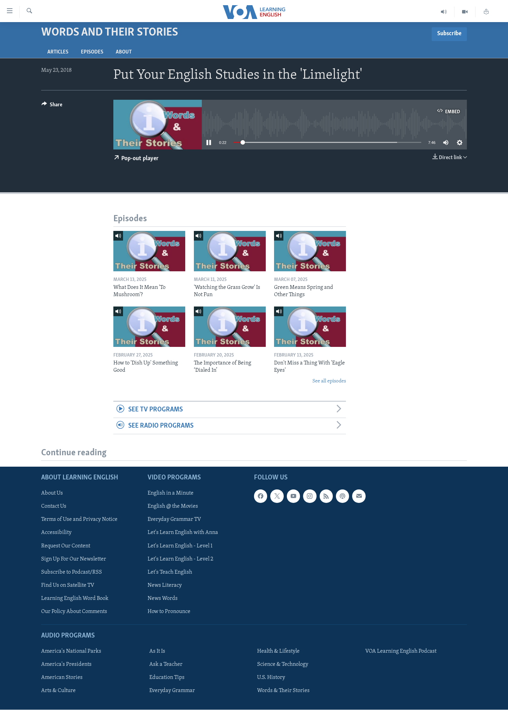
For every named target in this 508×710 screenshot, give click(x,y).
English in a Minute (171, 493)
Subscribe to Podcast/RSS (71, 572)
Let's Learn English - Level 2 (180, 559)
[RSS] (326, 496)
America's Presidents (66, 664)
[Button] (51, 106)
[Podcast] (342, 496)
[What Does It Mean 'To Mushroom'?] (149, 251)
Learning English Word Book (75, 598)
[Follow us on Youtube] (293, 496)
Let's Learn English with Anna (183, 533)
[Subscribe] (358, 496)
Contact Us (53, 506)
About (124, 52)
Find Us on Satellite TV (67, 585)
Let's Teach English (170, 572)
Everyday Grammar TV (174, 520)
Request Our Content (65, 546)
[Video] (465, 12)
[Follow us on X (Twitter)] (276, 496)
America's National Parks (71, 651)
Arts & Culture (58, 691)
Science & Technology (282, 664)
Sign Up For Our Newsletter (73, 559)
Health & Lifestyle (278, 651)
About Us (52, 493)
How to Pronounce (169, 611)
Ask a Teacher (165, 664)
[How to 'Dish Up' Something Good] (149, 327)
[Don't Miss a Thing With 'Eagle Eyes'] (310, 327)
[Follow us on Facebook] (260, 496)
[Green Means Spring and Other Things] (310, 251)
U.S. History (271, 677)
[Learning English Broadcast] (443, 12)
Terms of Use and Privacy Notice (79, 520)
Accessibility (56, 533)
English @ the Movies (173, 506)
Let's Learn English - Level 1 (180, 546)
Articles (57, 52)
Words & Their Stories (283, 691)
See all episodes (329, 381)
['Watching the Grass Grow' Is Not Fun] (230, 251)
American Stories (62, 677)
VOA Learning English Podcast (400, 651)
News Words (163, 598)
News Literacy (165, 585)
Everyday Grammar (172, 691)
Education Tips (167, 677)
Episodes (92, 52)
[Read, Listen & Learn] (486, 12)
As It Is (157, 651)
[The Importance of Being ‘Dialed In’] (230, 327)
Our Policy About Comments (74, 611)
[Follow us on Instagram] (309, 496)
